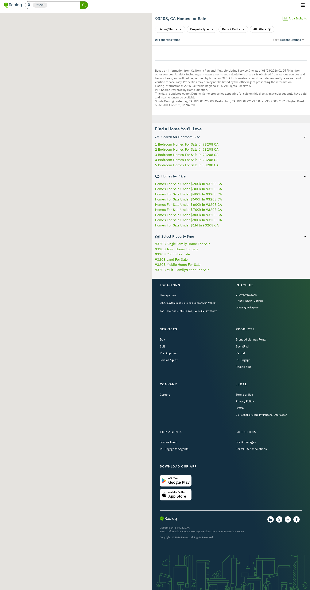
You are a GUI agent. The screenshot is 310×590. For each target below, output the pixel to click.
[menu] (303, 5)
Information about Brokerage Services (189, 531)
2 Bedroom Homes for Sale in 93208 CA (186, 149)
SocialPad (242, 346)
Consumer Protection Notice (228, 531)
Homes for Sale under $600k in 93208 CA (188, 204)
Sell (162, 346)
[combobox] (63, 5)
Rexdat (240, 353)
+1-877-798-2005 (246, 295)
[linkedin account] (270, 519)
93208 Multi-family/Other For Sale (182, 270)
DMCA (240, 408)
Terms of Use (244, 395)
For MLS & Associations (251, 449)
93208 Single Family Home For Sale (182, 244)
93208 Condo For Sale (172, 254)
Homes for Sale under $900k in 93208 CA (188, 220)
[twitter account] (279, 519)
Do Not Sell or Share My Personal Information (261, 414)
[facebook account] (296, 519)
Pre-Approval (168, 353)
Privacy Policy (245, 401)
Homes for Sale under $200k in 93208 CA (188, 184)
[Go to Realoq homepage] (13, 5)
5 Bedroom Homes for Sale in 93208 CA (186, 165)
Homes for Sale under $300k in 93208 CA (188, 189)
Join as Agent (169, 360)
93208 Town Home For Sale (176, 249)
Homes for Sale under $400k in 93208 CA (188, 194)
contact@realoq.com (247, 307)
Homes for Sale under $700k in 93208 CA (188, 209)
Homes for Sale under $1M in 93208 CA (187, 225)
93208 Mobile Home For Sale (178, 264)
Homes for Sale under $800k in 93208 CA (188, 215)
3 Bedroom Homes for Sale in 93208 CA (186, 155)
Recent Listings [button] (290, 40)
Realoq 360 (243, 367)
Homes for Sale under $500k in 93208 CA (188, 199)
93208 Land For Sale (171, 259)
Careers (165, 395)
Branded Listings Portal (251, 339)
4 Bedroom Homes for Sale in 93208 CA (186, 160)
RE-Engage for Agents (174, 449)
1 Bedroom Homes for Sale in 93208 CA (186, 144)
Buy (162, 339)
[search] (84, 5)
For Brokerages (246, 442)
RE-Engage (243, 360)
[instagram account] (288, 519)
